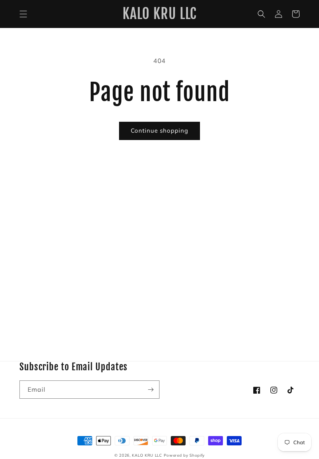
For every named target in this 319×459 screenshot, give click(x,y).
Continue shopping (159, 130)
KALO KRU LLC (147, 455)
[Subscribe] (150, 389)
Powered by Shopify (184, 455)
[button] (23, 14)
